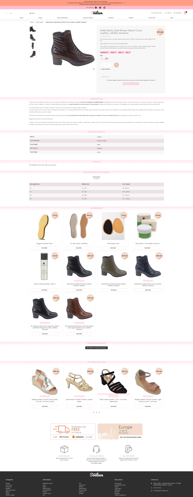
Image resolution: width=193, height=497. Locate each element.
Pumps (40, 18)
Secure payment (47, 490)
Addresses (117, 490)
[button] (93, 412)
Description (104, 52)
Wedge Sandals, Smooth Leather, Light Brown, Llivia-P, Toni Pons (148, 400)
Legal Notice (82, 485)
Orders (116, 486)
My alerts (117, 493)
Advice (120, 52)
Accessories (152, 18)
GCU (44, 495)
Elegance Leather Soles (44, 243)
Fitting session (46, 488)
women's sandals (88, 18)
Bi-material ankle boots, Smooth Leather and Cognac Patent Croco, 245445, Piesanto (79, 327)
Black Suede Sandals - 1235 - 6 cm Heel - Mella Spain (113, 400)
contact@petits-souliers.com (160, 490)
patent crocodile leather (96, 102)
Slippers (131, 18)
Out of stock (9, 485)
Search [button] (6, 13)
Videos (44, 486)
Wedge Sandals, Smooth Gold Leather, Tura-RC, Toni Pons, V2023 (45, 400)
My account (118, 480)
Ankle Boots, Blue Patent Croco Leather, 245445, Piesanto (148, 285)
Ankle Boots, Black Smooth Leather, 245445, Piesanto (79, 285)
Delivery (45, 491)
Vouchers (117, 491)
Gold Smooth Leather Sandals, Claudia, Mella (79, 400)
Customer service (157, 13)
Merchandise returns (120, 485)
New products (82, 488)
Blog (171, 18)
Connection (178, 13)
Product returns (47, 493)
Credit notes (118, 488)
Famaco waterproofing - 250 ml (44, 284)
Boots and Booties (62, 18)
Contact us (169, 13)
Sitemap (81, 493)
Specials (8, 483)
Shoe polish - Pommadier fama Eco (147, 243)
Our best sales (83, 490)
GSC (80, 483)
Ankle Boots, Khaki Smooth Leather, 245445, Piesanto (113, 285)
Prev (32, 26)
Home (21, 18)
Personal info (118, 483)
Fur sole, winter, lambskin (79, 243)
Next (32, 57)
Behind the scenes (47, 483)
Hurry (44, 485)
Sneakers (111, 18)
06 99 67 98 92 (157, 488)
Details (112, 52)
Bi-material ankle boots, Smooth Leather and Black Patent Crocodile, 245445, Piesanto (45, 327)
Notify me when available (130, 83)
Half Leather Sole (113, 243)
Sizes (127, 52)
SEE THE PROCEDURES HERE (130, 437)
